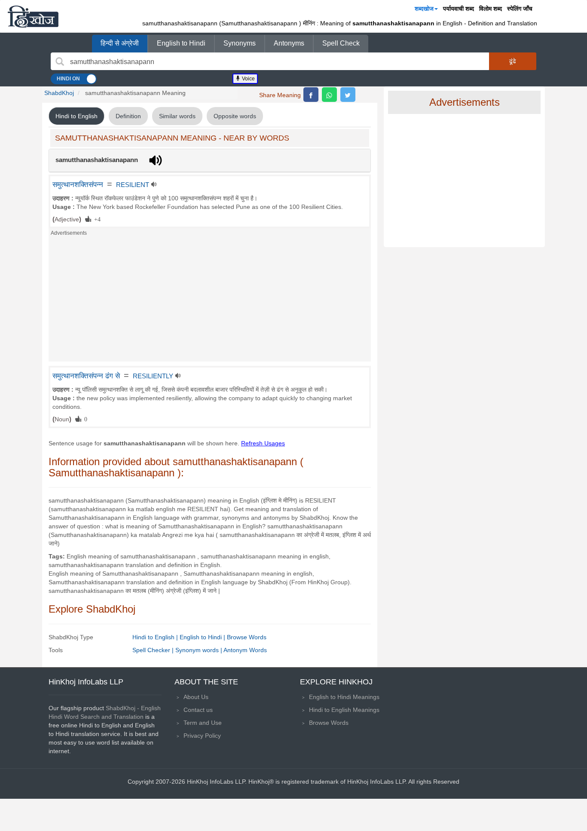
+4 (96, 219)
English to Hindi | (203, 637)
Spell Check (341, 43)
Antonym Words (245, 650)
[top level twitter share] (347, 94)
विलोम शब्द (490, 8)
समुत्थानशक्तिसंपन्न (77, 184)
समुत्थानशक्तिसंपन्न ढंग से (86, 375)
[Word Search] (59, 61)
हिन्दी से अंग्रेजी (120, 43)
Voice (248, 79)
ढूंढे (512, 61)
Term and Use (202, 722)
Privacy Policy (202, 735)
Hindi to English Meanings (344, 709)
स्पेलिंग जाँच (519, 8)
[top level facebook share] (310, 94)
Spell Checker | (153, 650)
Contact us (198, 709)
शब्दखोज (424, 8)
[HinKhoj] (33, 16)
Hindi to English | (156, 637)
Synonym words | (199, 650)
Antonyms (289, 43)
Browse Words (246, 637)
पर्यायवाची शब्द (458, 8)
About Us (195, 696)
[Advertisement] (210, 301)
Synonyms (239, 43)
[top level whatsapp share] (329, 94)
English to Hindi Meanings (344, 696)
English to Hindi (181, 43)
